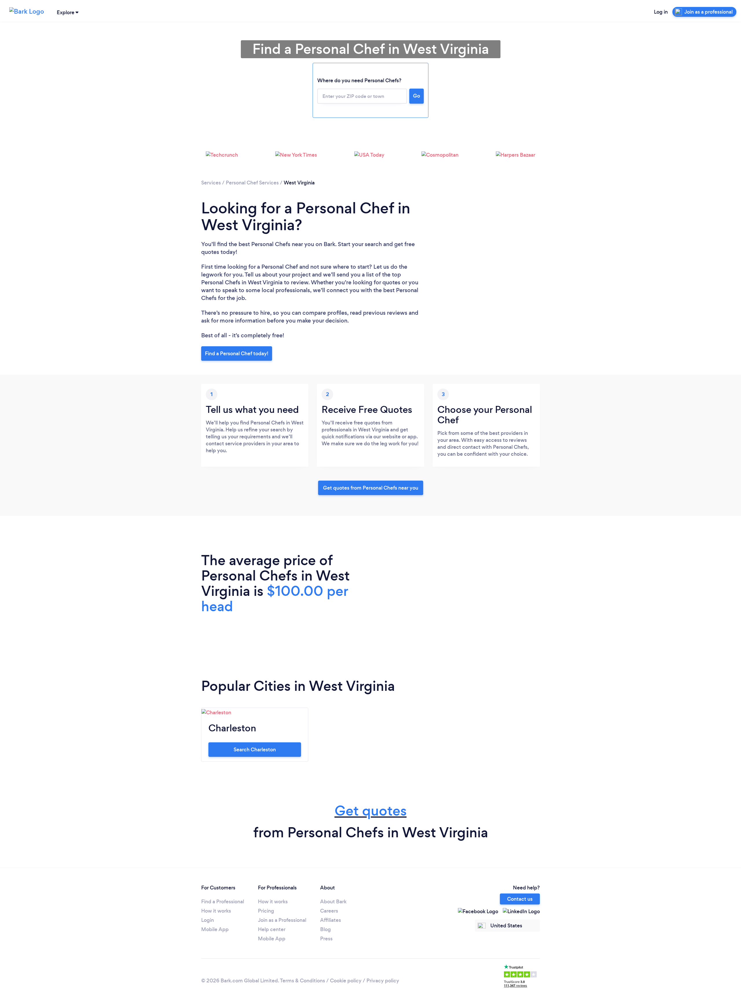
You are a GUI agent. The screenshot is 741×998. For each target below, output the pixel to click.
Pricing (266, 910)
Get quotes (371, 811)
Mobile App (215, 929)
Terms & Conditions (302, 980)
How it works (216, 910)
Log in (661, 11)
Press (326, 938)
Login (207, 920)
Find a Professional (222, 901)
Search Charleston (255, 749)
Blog (325, 929)
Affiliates (330, 920)
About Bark (333, 901)
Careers (329, 910)
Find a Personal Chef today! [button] (236, 353)
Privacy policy (382, 980)
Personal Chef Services (252, 182)
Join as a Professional (282, 920)
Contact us (520, 899)
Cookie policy (346, 980)
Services (211, 182)
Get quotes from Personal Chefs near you (370, 487)
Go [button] (416, 95)
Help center (271, 929)
